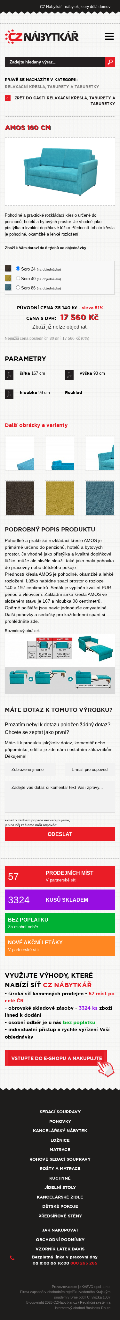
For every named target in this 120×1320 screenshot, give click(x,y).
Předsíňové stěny (60, 1216)
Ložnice (60, 1140)
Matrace (60, 1149)
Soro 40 (41, 278)
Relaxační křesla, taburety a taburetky (52, 86)
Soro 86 (41, 288)
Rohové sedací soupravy (60, 1159)
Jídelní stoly (60, 1187)
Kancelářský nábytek (60, 1130)
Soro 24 (41, 269)
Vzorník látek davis (60, 1249)
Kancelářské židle (60, 1197)
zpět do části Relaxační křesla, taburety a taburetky (64, 101)
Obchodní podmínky (60, 1239)
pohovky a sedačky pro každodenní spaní (58, 614)
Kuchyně (60, 1178)
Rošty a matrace (60, 1168)
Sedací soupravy (60, 1112)
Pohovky (60, 1121)
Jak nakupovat (60, 1230)
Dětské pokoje (60, 1206)
